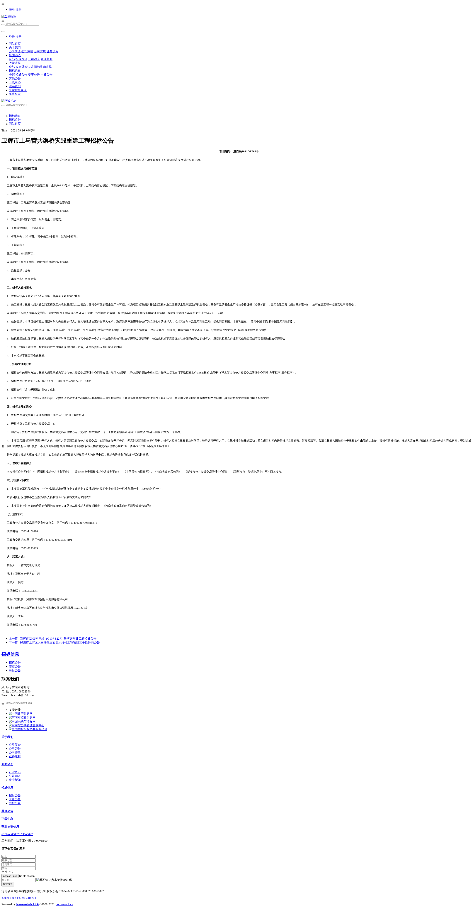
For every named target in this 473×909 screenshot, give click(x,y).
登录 (12, 9)
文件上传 (7, 871)
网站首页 (15, 43)
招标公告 (15, 119)
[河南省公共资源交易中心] (26, 725)
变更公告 (15, 666)
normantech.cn (64, 904)
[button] (54, 880)
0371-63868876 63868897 (17, 834)
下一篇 (54, 642)
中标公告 (15, 670)
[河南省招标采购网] (22, 717)
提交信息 (8, 884)
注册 (18, 9)
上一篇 (52, 638)
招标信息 (15, 115)
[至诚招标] (236, 16)
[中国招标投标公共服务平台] (28, 729)
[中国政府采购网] (21, 713)
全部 (12, 59)
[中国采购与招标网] (22, 721)
